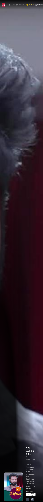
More (31, 491)
